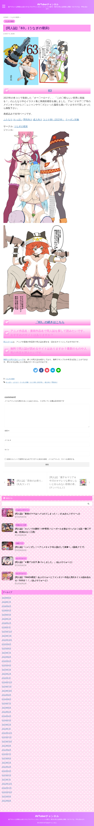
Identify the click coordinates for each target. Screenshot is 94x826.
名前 (7, 431)
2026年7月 (6, 602)
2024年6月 (6, 707)
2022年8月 (6, 800)
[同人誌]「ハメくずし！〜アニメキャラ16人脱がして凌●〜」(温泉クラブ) (49, 547)
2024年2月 (6, 724)
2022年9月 (6, 796)
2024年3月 (6, 720)
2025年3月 (6, 669)
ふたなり (16, 382)
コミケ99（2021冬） (36, 382)
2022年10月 (7, 792)
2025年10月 (7, 640)
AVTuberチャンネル (47, 4)
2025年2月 (6, 674)
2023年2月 (6, 775)
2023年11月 (7, 737)
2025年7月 (6, 653)
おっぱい (9, 382)
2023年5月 (6, 762)
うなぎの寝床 (21, 126)
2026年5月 (6, 610)
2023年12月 (7, 733)
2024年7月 (6, 703)
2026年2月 (6, 623)
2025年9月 (6, 644)
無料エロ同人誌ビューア (13, 359)
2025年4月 (6, 665)
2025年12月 (7, 631)
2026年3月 (6, 619)
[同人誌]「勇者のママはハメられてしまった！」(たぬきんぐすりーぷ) (47, 513)
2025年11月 (7, 636)
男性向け (54, 382)
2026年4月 (6, 614)
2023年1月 (6, 779)
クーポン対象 (24, 382)
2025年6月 (6, 657)
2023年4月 (6, 767)
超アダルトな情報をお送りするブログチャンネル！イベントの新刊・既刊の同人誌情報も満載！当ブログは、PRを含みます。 (47, 819)
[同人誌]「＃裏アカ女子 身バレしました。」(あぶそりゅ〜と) (43, 562)
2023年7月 (6, 754)
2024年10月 (7, 691)
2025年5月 (6, 661)
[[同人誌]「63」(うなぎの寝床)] (52, 370)
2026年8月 (6, 598)
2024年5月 (6, 712)
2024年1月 (6, 729)
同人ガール (8, 342)
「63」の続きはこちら (50, 322)
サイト (7, 450)
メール (8, 440)
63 (50, 90)
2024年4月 (6, 716)
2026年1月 (6, 627)
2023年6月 (6, 758)
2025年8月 (6, 648)
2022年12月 (7, 784)
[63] (36, 221)
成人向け (48, 382)
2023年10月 (7, 741)
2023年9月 (6, 746)
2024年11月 (7, 686)
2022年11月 (7, 788)
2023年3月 (6, 771)
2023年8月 (6, 750)
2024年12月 (7, 682)
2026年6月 (6, 606)
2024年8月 (6, 699)
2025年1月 (6, 678)
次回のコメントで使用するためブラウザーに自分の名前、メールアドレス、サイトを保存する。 (41, 459)
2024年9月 (6, 695)
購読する (9, 498)
